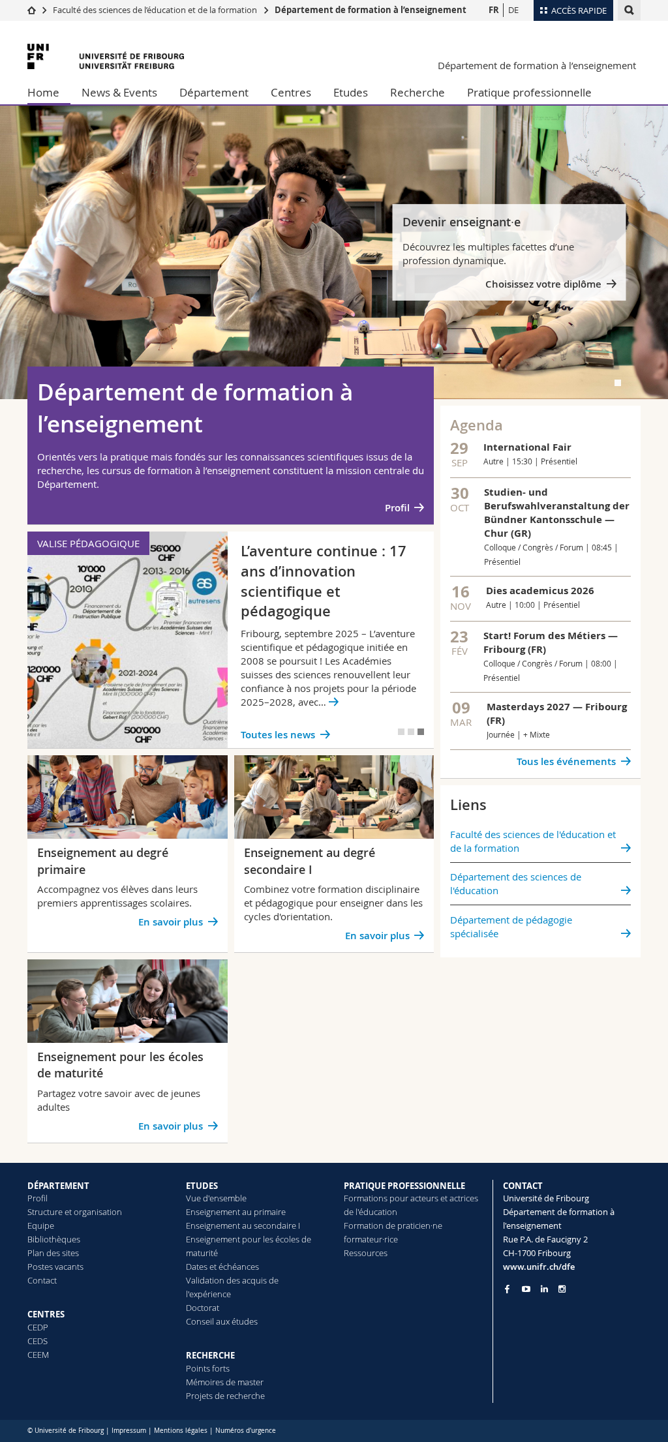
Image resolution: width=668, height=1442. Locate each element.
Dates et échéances (222, 1266)
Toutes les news (278, 735)
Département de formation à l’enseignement (370, 10)
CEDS (37, 1341)
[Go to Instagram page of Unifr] (562, 1289)
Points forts (208, 1368)
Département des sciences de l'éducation (515, 883)
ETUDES (202, 1186)
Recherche (417, 92)
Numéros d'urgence (245, 1430)
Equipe (40, 1225)
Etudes (350, 92)
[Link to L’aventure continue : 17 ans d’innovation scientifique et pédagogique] (230, 640)
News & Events (119, 92)
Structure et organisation (74, 1212)
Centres (291, 92)
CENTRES (46, 1314)
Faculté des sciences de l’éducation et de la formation (155, 10)
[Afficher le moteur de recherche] (629, 10)
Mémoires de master (225, 1382)
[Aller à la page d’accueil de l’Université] (105, 56)
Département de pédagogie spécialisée (511, 926)
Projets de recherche (225, 1396)
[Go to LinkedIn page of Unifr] (544, 1289)
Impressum (129, 1430)
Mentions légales (180, 1430)
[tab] (618, 383)
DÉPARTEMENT (58, 1186)
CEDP (37, 1327)
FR (494, 10)
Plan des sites (53, 1253)
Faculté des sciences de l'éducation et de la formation (533, 841)
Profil (397, 508)
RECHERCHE (210, 1355)
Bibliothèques (53, 1239)
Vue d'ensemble (216, 1198)
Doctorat (202, 1308)
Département (214, 92)
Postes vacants (55, 1266)
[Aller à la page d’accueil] (31, 10)
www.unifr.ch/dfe (539, 1266)
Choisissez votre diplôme (543, 284)
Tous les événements (566, 761)
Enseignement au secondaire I (243, 1225)
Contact (42, 1280)
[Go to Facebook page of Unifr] (507, 1289)
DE (513, 10)
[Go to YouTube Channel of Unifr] (526, 1289)
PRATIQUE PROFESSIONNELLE (404, 1186)
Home (43, 92)
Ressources (365, 1253)
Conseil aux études (222, 1321)
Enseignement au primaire (236, 1212)
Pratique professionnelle (529, 92)
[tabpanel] (334, 252)
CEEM (38, 1354)
